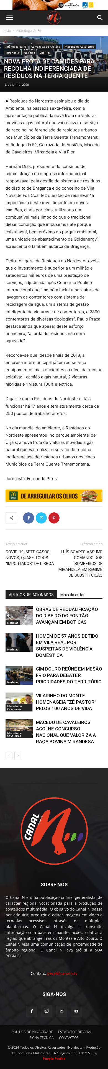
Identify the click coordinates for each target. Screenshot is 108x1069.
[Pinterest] (54, 518)
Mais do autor (72, 595)
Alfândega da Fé (28, 30)
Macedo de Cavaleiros (79, 46)
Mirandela (12, 53)
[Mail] (61, 1011)
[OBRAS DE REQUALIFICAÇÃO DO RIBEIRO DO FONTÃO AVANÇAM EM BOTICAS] (19, 615)
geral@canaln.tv (62, 973)
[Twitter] (41, 518)
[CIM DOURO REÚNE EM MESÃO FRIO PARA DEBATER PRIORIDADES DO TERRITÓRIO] (19, 675)
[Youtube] (76, 1011)
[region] (54, 5)
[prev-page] (9, 755)
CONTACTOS (69, 1037)
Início (7, 30)
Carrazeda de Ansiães (45, 46)
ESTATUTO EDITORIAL (75, 1031)
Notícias (29, 53)
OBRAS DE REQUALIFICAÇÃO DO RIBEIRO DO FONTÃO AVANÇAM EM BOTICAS (67, 615)
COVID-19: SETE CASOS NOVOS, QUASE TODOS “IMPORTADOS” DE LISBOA (30, 557)
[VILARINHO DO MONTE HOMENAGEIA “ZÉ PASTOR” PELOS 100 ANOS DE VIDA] (19, 702)
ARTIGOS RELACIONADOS (31, 595)
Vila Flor (45, 53)
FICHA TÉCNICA (42, 1037)
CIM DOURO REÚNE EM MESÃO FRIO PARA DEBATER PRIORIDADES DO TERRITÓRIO (69, 675)
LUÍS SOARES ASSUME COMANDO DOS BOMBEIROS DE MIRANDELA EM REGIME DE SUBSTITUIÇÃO (80, 563)
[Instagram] (46, 1011)
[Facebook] (28, 518)
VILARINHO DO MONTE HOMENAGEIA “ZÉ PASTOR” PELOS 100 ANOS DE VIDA (66, 702)
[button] (9, 17)
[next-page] (17, 755)
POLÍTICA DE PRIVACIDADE (32, 1031)
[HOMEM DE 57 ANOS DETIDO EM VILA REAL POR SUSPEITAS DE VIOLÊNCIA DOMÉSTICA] (19, 642)
